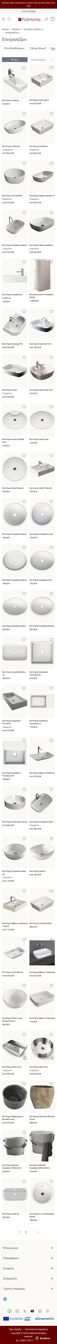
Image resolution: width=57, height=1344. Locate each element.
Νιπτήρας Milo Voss (38, 1067)
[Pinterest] (47, 1311)
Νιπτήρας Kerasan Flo (12, 344)
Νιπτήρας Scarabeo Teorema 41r (38, 722)
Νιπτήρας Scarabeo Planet (41, 626)
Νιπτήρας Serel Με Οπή (40, 344)
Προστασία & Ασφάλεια (36, 1329)
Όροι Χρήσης (15, 1329)
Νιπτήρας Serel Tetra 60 (40, 488)
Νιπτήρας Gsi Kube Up (12, 972)
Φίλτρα (14, 59)
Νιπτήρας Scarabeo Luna (41, 534)
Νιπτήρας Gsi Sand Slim (40, 923)
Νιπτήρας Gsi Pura (11, 146)
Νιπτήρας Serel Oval (38, 439)
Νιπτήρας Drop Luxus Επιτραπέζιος (12, 1019)
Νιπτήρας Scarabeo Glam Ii (14, 245)
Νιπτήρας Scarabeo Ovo (40, 580)
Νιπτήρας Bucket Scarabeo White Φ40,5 (39, 1166)
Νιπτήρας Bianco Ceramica (42, 773)
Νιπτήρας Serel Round (12, 488)
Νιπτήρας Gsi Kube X (39, 100)
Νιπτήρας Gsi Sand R (12, 195)
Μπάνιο (16, 29)
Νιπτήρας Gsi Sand (38, 146)
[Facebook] (9, 1311)
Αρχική (5, 29)
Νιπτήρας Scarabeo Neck (14, 626)
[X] (25, 1311)
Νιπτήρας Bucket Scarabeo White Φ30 (11, 1166)
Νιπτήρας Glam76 (10, 1214)
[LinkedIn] (40, 1311)
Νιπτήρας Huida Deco (12, 294)
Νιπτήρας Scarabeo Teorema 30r (11, 774)
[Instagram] (17, 1311)
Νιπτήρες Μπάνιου (33, 29)
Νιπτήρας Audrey (10, 100)
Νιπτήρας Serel (9, 390)
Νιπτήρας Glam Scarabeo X (42, 195)
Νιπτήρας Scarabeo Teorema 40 (38, 673)
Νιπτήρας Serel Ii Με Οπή (41, 390)
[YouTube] (32, 1311)
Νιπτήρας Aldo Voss (11, 1067)
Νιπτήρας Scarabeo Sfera (14, 534)
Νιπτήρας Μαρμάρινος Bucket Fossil (12, 1118)
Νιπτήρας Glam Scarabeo (41, 245)
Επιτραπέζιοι (12, 32)
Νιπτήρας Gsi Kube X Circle (14, 821)
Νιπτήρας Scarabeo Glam (41, 821)
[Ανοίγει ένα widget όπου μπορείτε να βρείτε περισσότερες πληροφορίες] (43, 1338)
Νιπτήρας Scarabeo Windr (14, 580)
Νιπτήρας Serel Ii (37, 871)
